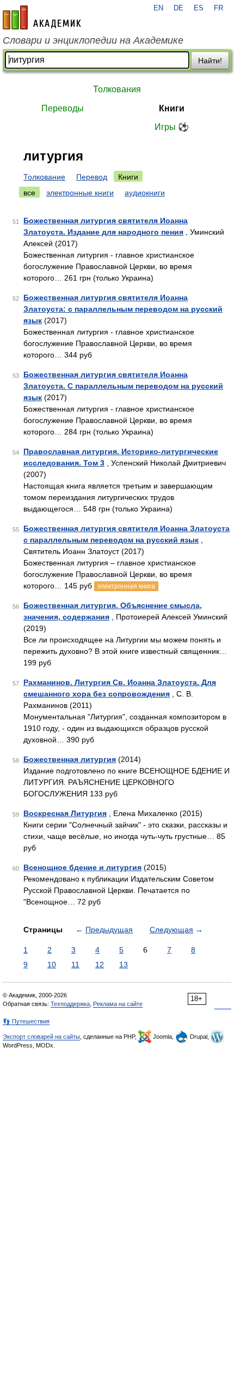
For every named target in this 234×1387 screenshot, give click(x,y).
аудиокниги (145, 192)
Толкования (117, 89)
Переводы (62, 108)
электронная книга (126, 586)
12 (99, 964)
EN (158, 8)
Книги (171, 108)
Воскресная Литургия (65, 813)
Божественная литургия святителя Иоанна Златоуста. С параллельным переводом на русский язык (123, 386)
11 (75, 964)
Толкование (44, 176)
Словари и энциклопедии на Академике (93, 40)
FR (218, 8)
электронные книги (80, 192)
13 (123, 964)
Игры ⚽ (172, 127)
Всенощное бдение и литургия (82, 867)
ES (199, 8)
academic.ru (42, 17)
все (29, 192)
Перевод (91, 176)
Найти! (210, 60)
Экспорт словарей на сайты (41, 1036)
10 (51, 964)
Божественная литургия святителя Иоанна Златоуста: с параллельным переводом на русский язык (123, 309)
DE (178, 8)
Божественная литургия (69, 759)
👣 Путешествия (26, 1021)
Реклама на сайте (118, 1004)
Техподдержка (70, 1004)
